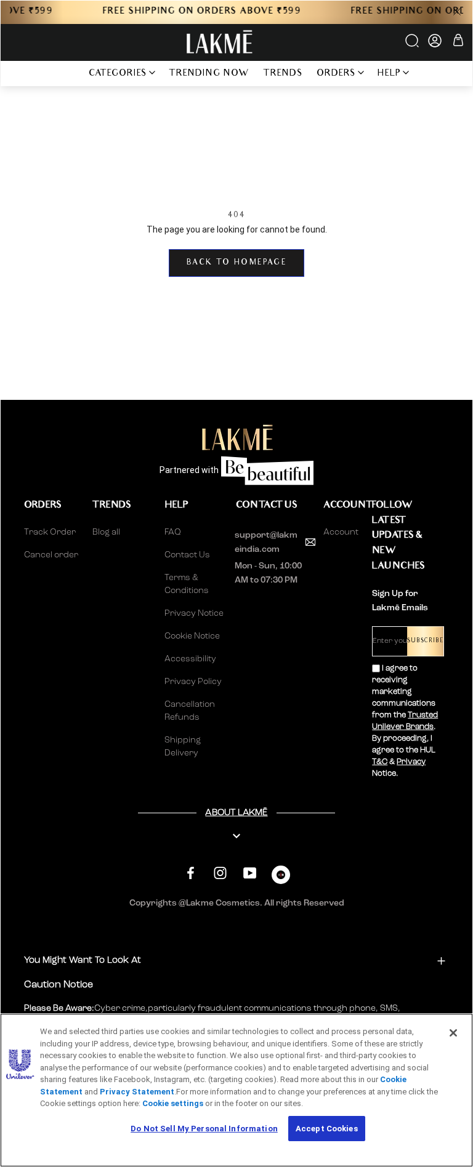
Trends (283, 74)
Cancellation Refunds (189, 711)
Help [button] (389, 74)
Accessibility (190, 659)
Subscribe (425, 641)
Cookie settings (172, 1103)
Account (337, 532)
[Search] (413, 45)
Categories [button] (118, 74)
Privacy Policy (193, 681)
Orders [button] (336, 74)
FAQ (172, 532)
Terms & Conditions (186, 584)
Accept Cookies (327, 1128)
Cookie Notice (192, 636)
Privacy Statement (137, 1091)
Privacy (411, 762)
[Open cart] (458, 42)
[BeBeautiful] (281, 877)
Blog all (106, 532)
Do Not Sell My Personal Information (204, 1128)
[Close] (453, 1032)
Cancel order (51, 555)
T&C (379, 762)
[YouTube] (249, 873)
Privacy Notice (194, 613)
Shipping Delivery (182, 746)
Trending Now (209, 74)
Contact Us (187, 555)
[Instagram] (220, 873)
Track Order (50, 532)
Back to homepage (236, 263)
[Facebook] (190, 873)
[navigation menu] (65, 73)
